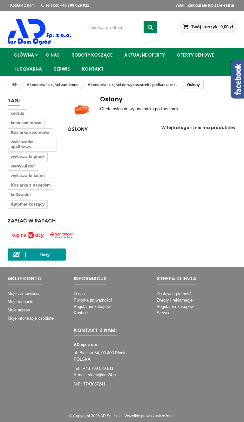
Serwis (62, 69)
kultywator (21, 194)
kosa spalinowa (26, 122)
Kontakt (93, 69)
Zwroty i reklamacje (175, 300)
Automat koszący (27, 204)
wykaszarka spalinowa (22, 144)
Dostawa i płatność (174, 293)
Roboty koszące (91, 55)
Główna (24, 55)
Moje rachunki (20, 301)
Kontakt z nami (23, 5)
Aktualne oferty (144, 55)
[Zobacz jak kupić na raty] (42, 235)
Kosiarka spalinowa (30, 132)
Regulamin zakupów (92, 306)
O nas (53, 55)
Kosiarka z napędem (31, 185)
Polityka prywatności (93, 300)
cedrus (17, 113)
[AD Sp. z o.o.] (43, 32)
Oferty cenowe (195, 55)
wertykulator (23, 166)
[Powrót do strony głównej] (14, 85)
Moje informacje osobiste (31, 318)
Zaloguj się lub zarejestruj (211, 5)
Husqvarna (27, 69)
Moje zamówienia (23, 293)
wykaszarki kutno (28, 175)
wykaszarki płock (27, 156)
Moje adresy (19, 310)
